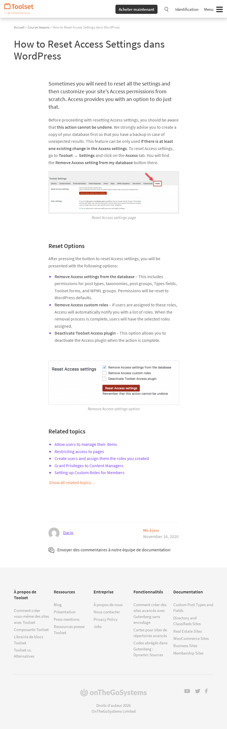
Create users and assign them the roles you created (102, 458)
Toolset (20, 8)
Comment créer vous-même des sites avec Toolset (31, 616)
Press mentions (66, 619)
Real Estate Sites (187, 631)
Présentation (65, 611)
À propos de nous (108, 604)
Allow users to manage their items (86, 444)
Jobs (98, 626)
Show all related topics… (72, 482)
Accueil (19, 27)
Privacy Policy (106, 619)
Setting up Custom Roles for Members (90, 472)
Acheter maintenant (136, 9)
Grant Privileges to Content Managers (89, 465)
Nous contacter (107, 611)
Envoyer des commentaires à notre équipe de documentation (114, 549)
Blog (58, 604)
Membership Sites (188, 653)
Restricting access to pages (79, 451)
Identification (186, 9)
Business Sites (185, 645)
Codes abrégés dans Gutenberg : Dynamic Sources (150, 648)
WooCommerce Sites (191, 638)
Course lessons (38, 27)
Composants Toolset (31, 629)
